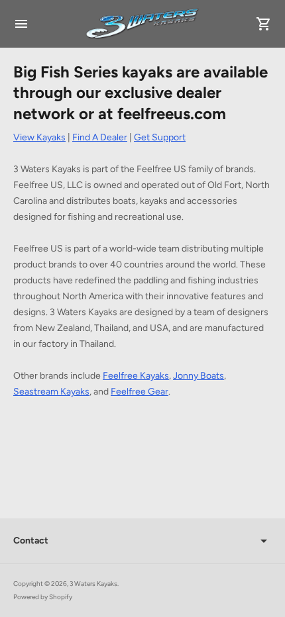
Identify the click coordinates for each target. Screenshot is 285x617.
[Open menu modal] (21, 23)
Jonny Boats (198, 375)
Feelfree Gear (139, 391)
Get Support (160, 137)
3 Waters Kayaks (93, 583)
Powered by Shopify (42, 597)
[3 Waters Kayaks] (143, 24)
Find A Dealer (99, 137)
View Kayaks (39, 137)
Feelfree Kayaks (136, 375)
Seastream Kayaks (51, 391)
